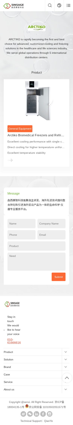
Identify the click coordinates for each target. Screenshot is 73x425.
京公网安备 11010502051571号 (47, 407)
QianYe (48, 420)
